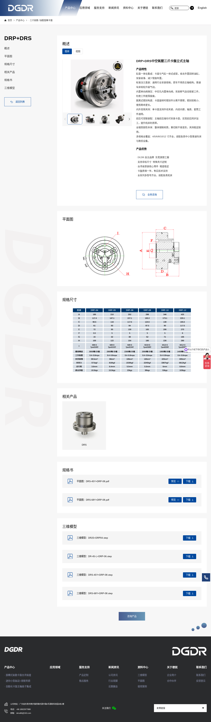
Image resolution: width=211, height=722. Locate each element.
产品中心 (70, 7)
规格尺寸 (9, 64)
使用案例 (142, 686)
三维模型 (9, 88)
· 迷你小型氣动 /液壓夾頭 (17, 681)
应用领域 (84, 7)
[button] (129, 119)
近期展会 (113, 686)
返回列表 (20, 101)
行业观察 (113, 681)
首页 (10, 20)
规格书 (8, 80)
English (202, 7)
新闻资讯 (113, 7)
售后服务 (83, 681)
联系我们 (157, 7)
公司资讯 (113, 675)
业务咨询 (152, 194)
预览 (173, 481)
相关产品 (9, 72)
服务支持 (99, 7)
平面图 (8, 56)
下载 (188, 481)
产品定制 (83, 675)
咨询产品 (131, 616)
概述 (7, 48)
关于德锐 (142, 7)
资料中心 (128, 7)
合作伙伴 (171, 681)
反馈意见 (200, 681)
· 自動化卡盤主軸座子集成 (17, 686)
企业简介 (171, 675)
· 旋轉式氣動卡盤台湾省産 (17, 675)
